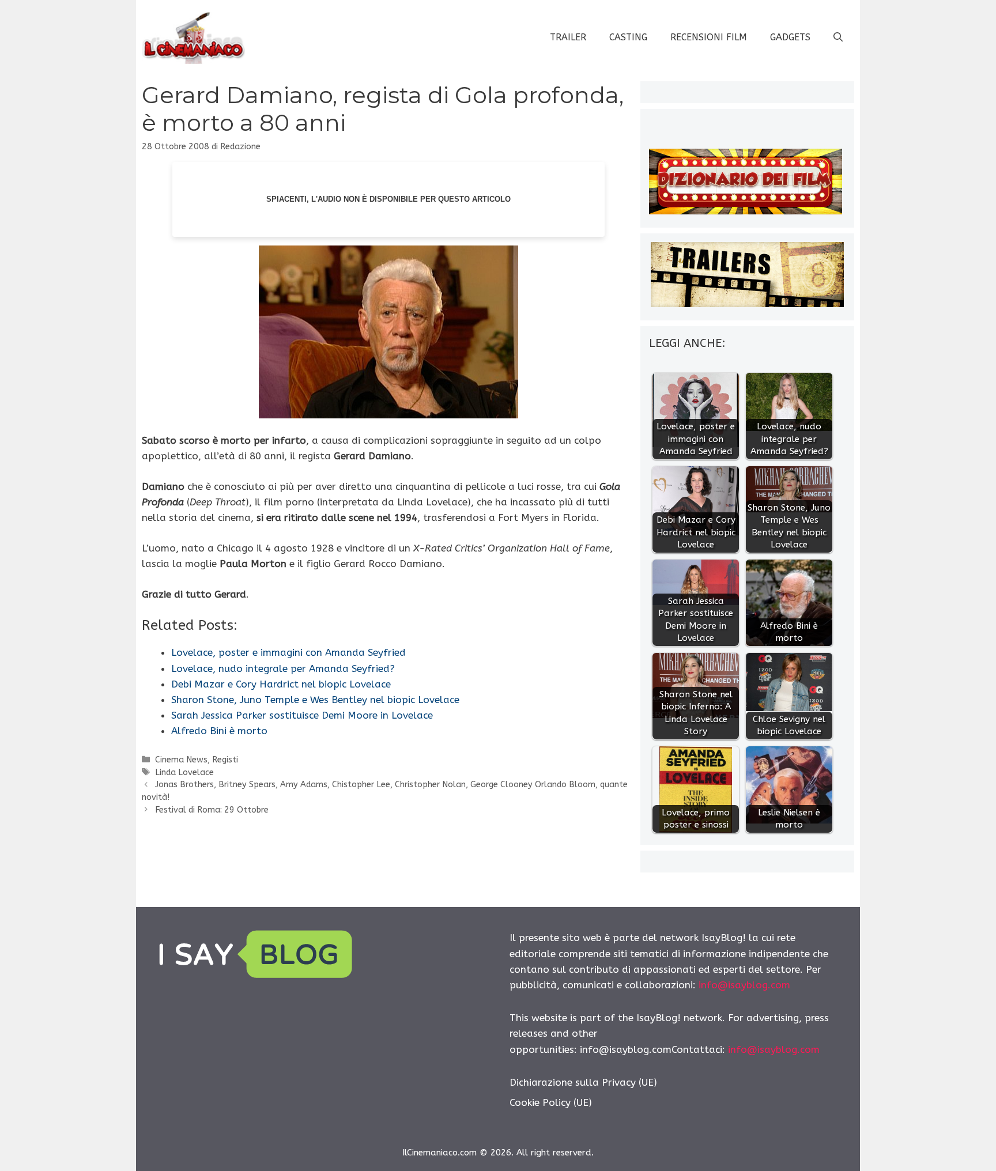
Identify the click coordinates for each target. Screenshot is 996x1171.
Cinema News (181, 760)
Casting (628, 37)
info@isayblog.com (744, 985)
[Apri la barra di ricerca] (838, 37)
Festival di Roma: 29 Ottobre (212, 810)
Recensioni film (708, 37)
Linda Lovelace (184, 772)
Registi (225, 760)
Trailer (568, 37)
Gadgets (790, 37)
